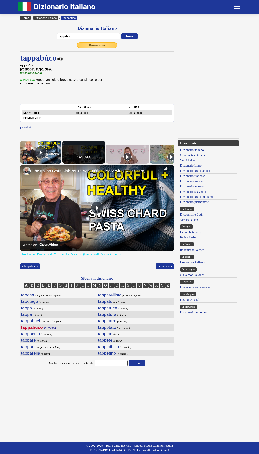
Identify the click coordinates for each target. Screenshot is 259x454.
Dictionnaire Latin (191, 214)
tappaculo (30, 333)
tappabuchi (31, 320)
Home (25, 17)
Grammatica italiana (193, 155)
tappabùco (69, 17)
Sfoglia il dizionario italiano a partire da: (71, 362)
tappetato (107, 327)
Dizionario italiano (192, 150)
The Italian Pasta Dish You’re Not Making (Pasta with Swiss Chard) (89, 170)
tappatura (107, 314)
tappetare (107, 320)
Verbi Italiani (188, 160)
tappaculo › (165, 266)
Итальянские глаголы (195, 287)
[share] (165, 169)
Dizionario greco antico (195, 170)
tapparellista (110, 295)
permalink (25, 127)
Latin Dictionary (190, 232)
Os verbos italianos (192, 275)
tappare (28, 340)
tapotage (29, 301)
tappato (105, 301)
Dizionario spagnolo (193, 191)
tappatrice (107, 307)
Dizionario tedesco (192, 186)
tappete (105, 333)
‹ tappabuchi (30, 266)
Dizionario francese (192, 176)
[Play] (127, 157)
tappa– (27, 314)
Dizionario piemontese (194, 202)
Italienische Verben (192, 250)
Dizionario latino (191, 165)
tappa (26, 307)
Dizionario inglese (191, 181)
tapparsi (29, 346)
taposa (27, 295)
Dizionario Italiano (46, 17)
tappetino (107, 353)
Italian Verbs (188, 237)
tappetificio (108, 346)
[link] (27, 171)
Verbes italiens (189, 219)
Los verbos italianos (193, 262)
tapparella (30, 353)
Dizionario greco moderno (197, 196)
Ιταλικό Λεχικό (190, 299)
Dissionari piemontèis (194, 312)
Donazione (97, 45)
